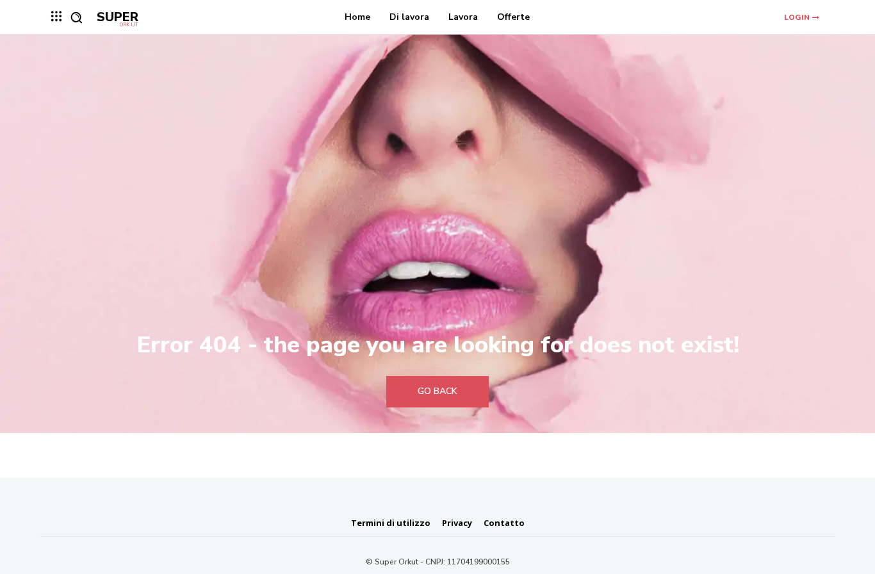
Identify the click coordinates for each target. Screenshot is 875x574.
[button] (76, 17)
